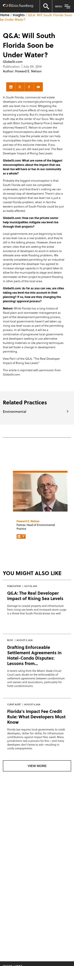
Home (4, 14)
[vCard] (23, 536)
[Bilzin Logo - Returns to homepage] (18, 6)
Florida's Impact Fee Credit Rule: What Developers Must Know (36, 716)
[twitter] (19, 86)
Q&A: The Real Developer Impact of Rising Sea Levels (35, 595)
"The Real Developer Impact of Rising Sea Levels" (31, 360)
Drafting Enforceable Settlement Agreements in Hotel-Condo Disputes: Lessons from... (34, 655)
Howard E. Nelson (28, 71)
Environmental (14, 411)
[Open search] (46, 6)
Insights (19, 14)
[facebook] (29, 86)
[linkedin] (10, 86)
